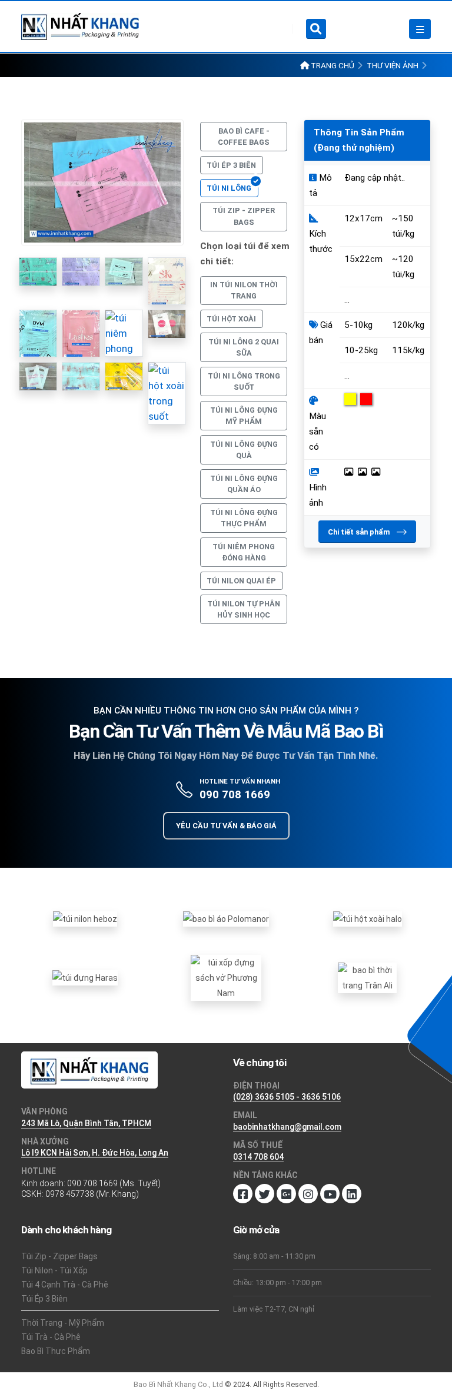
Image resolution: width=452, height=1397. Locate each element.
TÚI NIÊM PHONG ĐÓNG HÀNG (243, 552)
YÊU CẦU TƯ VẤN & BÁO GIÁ (226, 825)
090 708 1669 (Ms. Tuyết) (114, 1183)
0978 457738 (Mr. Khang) (92, 1194)
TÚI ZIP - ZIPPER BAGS (243, 216)
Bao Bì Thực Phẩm (55, 1351)
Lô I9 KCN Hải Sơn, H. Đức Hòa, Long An (94, 1152)
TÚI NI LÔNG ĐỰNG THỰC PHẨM (244, 518)
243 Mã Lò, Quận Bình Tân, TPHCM (86, 1123)
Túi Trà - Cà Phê (51, 1337)
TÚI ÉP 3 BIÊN (231, 165)
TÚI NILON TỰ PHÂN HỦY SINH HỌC (243, 609)
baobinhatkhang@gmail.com (287, 1126)
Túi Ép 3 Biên (44, 1298)
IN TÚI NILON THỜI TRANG (244, 290)
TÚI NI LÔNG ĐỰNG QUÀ (244, 450)
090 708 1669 (235, 794)
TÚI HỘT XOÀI (231, 318)
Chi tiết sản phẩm (360, 531)
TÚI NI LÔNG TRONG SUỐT (244, 381)
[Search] (316, 29)
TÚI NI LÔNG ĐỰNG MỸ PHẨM (244, 416)
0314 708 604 (258, 1157)
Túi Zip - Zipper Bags (59, 1256)
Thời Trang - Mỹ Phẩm (62, 1323)
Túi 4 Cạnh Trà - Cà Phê (64, 1284)
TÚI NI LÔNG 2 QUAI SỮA (243, 347)
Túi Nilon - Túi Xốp (54, 1270)
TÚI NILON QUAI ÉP (241, 580)
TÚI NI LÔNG (229, 188)
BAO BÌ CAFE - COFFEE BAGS (244, 137)
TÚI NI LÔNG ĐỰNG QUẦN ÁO (244, 484)
